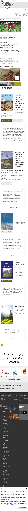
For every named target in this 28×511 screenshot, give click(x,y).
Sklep (25, 395)
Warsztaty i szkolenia (9, 396)
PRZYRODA (19, 385)
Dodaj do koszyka (5, 120)
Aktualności (26, 398)
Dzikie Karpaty (19, 306)
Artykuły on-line (16, 397)
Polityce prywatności (16, 504)
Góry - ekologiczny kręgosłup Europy (8, 38)
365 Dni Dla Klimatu (10, 399)
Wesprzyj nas (21, 400)
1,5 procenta (21, 397)
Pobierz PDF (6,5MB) (16, 120)
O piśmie (15, 395)
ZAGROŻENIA (3, 387)
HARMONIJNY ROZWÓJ (5, 388)
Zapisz (25, 412)
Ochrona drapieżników (2, 399)
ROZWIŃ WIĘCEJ (12, 207)
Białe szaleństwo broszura (18, 216)
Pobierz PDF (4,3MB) (5, 183)
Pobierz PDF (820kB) (5, 231)
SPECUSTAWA (23, 387)
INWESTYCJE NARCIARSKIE (13, 387)
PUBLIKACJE (14, 388)
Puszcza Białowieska (3, 395)
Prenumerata (16, 399)
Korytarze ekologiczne (2, 401)
